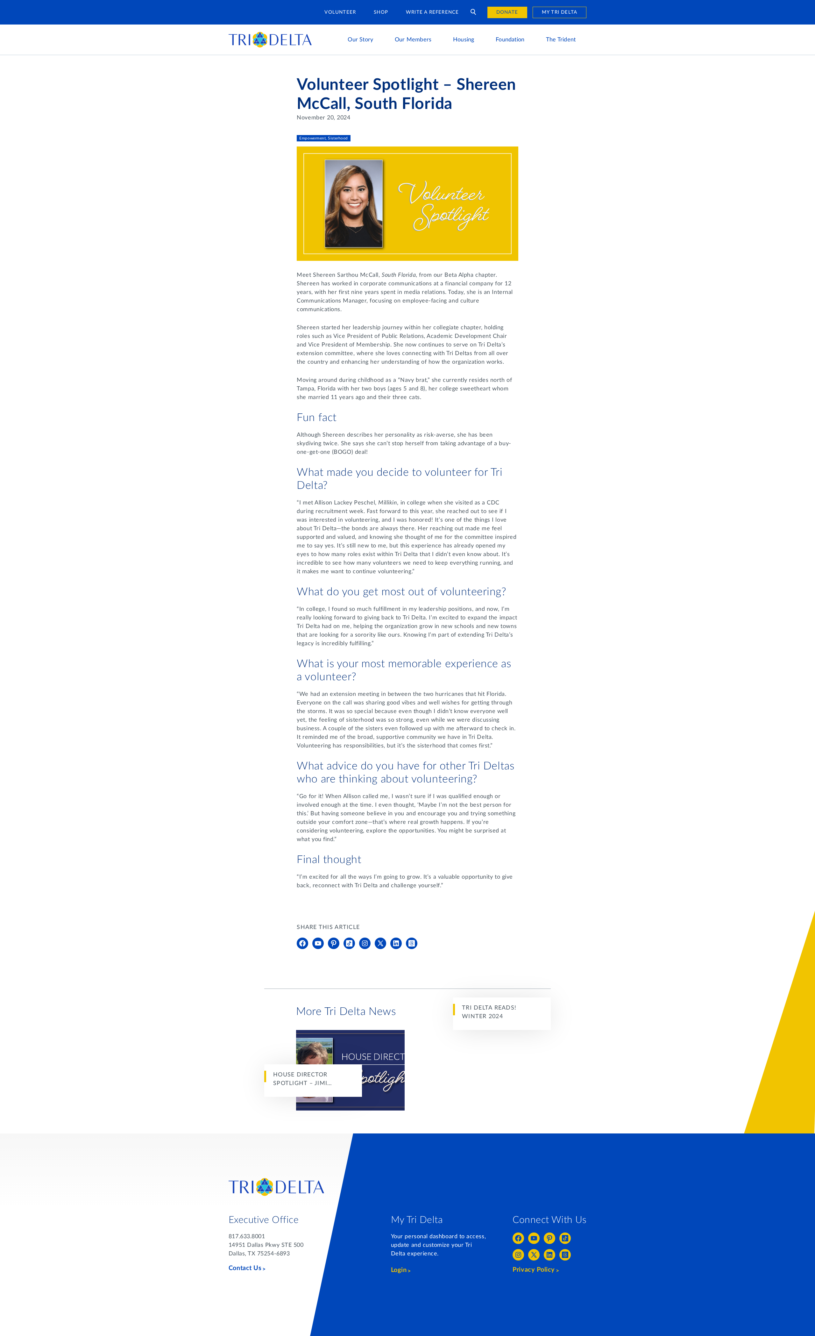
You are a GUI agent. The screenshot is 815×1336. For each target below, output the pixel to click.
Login (399, 1270)
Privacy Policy (534, 1270)
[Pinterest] (333, 943)
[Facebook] (302, 943)
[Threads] (411, 943)
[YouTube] (318, 943)
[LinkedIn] (396, 943)
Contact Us (245, 1268)
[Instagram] (365, 943)
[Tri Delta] (270, 35)
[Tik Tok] (349, 943)
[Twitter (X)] (380, 943)
